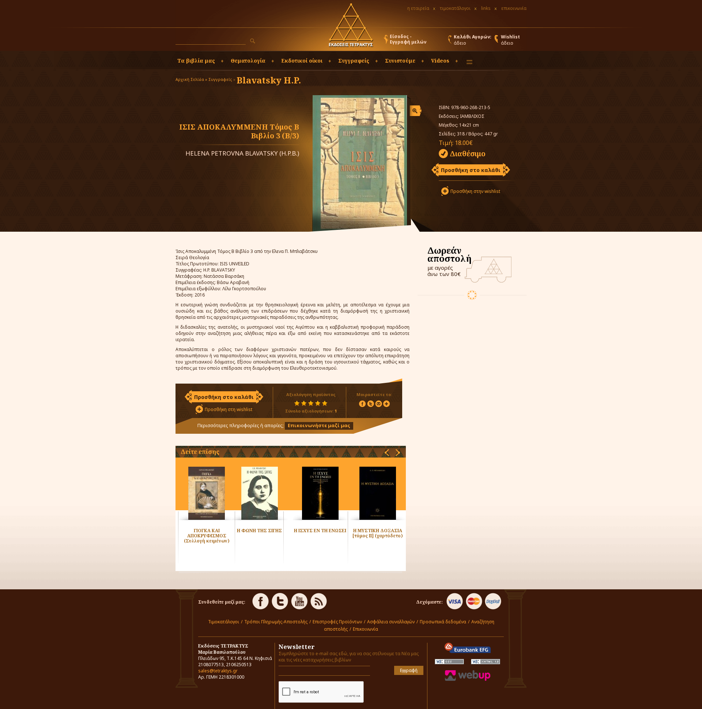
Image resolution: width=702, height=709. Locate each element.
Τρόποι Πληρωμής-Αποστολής (275, 622)
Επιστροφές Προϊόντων (337, 622)
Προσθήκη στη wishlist (228, 409)
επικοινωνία (513, 8)
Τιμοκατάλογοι (223, 622)
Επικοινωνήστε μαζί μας (319, 425)
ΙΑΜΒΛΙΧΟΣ (472, 116)
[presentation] (387, 452)
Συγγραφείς (220, 79)
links (486, 8)
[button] (252, 41)
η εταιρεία (418, 8)
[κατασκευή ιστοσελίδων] (467, 679)
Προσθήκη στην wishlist (475, 191)
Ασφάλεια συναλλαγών (391, 622)
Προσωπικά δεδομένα (443, 622)
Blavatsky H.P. (269, 80)
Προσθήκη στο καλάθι (471, 170)
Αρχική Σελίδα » (191, 79)
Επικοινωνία (365, 629)
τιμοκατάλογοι (455, 8)
